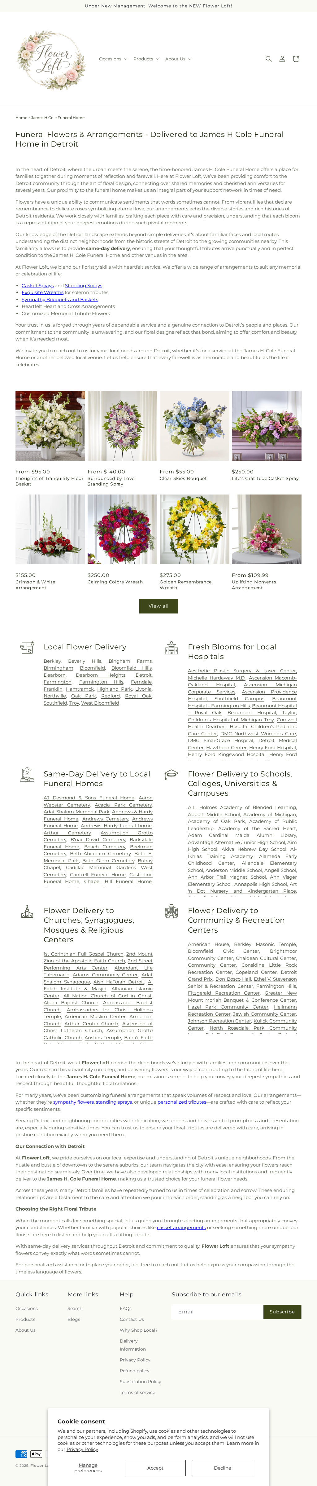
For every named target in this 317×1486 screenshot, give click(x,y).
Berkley (52, 661)
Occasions (26, 1308)
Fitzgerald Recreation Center (224, 993)
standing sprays (114, 1102)
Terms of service (137, 1392)
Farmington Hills (101, 682)
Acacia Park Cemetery (123, 805)
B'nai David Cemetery (98, 839)
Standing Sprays (83, 285)
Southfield (55, 703)
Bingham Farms (130, 661)
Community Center (212, 965)
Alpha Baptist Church (71, 1002)
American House (208, 944)
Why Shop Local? (139, 1330)
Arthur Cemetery (67, 833)
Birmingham (58, 668)
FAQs (126, 1308)
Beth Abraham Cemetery (100, 853)
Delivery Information (133, 1345)
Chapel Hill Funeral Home (118, 881)
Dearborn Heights (100, 675)
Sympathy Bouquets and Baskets (60, 299)
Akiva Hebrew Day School (254, 849)
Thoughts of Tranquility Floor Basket (49, 481)
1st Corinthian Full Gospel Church (84, 954)
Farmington (58, 682)
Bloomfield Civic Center (223, 951)
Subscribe (282, 1312)
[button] (112, 58)
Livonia (143, 689)
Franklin (53, 689)
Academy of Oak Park (216, 821)
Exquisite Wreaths (42, 292)
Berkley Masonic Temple (265, 944)
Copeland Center (256, 972)
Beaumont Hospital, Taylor (262, 712)
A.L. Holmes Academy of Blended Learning (242, 807)
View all (159, 606)
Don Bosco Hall (233, 979)
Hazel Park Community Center (228, 1007)
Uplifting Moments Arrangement (254, 584)
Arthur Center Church (91, 1024)
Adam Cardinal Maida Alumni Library (242, 835)
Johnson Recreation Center (219, 1021)
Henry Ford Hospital (272, 747)
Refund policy (135, 1371)
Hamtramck (80, 689)
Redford (110, 696)
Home (21, 117)
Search (74, 1308)
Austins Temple (103, 1037)
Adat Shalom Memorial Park (77, 812)
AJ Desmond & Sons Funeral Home (89, 798)
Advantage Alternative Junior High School (236, 842)
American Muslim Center (95, 1016)
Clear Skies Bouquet (183, 478)
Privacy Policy (82, 1449)
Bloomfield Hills (131, 668)
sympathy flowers (73, 1102)
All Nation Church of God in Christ (107, 996)
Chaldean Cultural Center (266, 958)
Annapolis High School (260, 884)
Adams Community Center (105, 975)
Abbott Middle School (214, 814)
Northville (55, 696)
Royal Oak (138, 696)
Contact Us (132, 1319)
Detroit (144, 675)
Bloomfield (92, 668)
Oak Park (83, 696)
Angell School (280, 870)
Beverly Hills (84, 661)
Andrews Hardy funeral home (116, 826)
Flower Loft (41, 1465)
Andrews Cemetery (105, 819)
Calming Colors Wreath (115, 582)
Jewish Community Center (264, 1014)
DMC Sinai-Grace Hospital (220, 740)
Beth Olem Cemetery (108, 861)
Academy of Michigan (269, 814)
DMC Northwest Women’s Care (258, 733)
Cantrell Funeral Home (98, 874)
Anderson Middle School (234, 870)
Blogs (73, 1319)
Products (25, 1319)
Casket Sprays (38, 285)
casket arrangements (181, 1227)
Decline (222, 1468)
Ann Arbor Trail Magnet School (227, 877)
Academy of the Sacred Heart (257, 828)
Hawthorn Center (226, 747)
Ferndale (141, 682)
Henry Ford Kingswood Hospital (227, 754)
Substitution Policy (140, 1381)
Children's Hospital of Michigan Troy (231, 720)
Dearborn (55, 675)
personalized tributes (182, 1102)
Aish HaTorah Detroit (118, 982)
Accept (155, 1468)
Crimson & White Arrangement (35, 584)
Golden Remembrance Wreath (186, 584)
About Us (25, 1330)
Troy (74, 703)
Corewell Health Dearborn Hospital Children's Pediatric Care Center (242, 726)
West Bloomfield (100, 703)
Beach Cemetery (104, 847)
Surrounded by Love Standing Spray (111, 481)
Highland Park (114, 689)
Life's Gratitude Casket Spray (265, 478)
